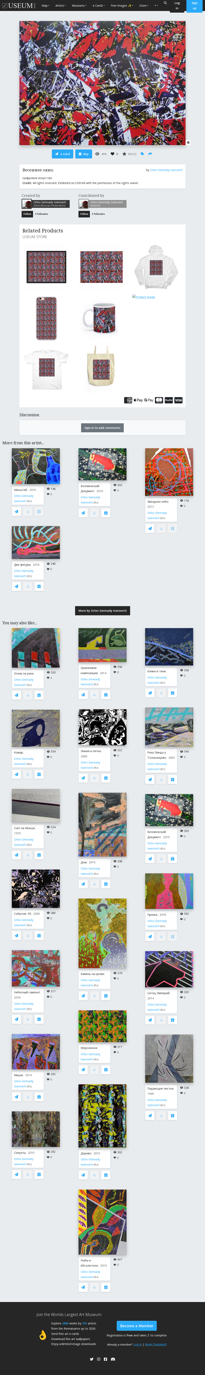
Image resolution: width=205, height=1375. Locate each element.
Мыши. (19, 1075)
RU (29, 501)
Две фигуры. (22, 564)
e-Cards (98, 5)
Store (143, 5)
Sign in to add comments (102, 428)
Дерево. (86, 1153)
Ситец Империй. (158, 993)
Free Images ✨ (121, 5)
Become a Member (136, 1325)
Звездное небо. (158, 501)
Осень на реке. (24, 673)
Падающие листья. (160, 1088)
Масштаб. (21, 490)
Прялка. (152, 915)
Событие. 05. (23, 914)
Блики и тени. (156, 671)
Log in (138, 1344)
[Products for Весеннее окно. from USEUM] (47, 267)
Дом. (84, 862)
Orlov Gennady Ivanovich (166, 170)
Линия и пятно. (91, 751)
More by (102, 610)
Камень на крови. (93, 974)
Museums (78, 5)
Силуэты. (20, 1153)
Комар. (19, 752)
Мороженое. (89, 1048)
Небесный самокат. (27, 992)
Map (45, 5)
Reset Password (155, 1344)
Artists (59, 5)
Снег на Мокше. (25, 828)
